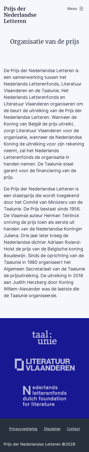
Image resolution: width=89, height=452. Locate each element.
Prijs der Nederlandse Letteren (20, 14)
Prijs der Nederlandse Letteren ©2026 (39, 444)
